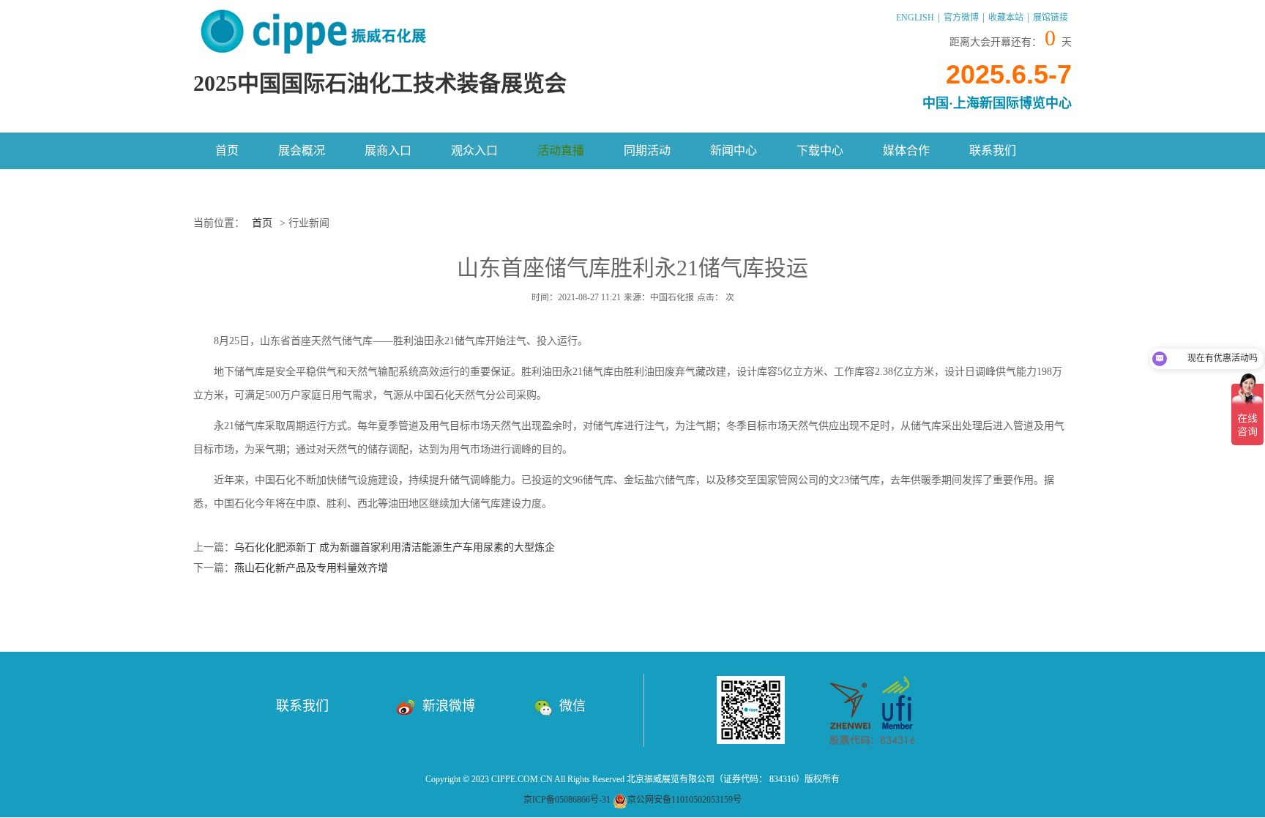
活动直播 (560, 150)
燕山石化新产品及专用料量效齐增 (311, 567)
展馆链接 (1050, 17)
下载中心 (819, 150)
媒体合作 (906, 150)
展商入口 (388, 150)
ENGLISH (915, 17)
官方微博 (961, 17)
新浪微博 (448, 706)
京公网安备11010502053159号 (684, 800)
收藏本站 (1005, 17)
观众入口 (474, 150)
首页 (227, 150)
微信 (572, 706)
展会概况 (301, 150)
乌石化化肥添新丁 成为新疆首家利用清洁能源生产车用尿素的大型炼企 (394, 547)
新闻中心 (733, 150)
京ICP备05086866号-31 (567, 800)
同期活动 (647, 150)
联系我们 (992, 150)
